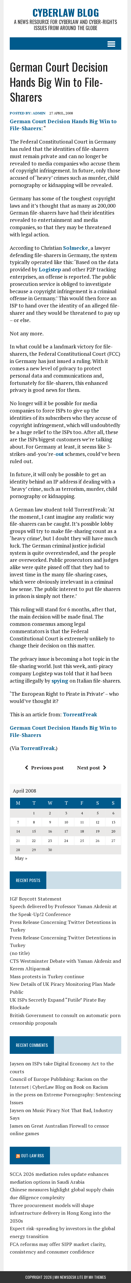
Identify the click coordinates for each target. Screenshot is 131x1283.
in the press (23, 1094)
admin (39, 113)
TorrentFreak (80, 714)
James (16, 1125)
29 (34, 849)
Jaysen (17, 1063)
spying (59, 680)
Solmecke (75, 247)
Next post (88, 767)
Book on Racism (90, 1087)
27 (113, 840)
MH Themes (97, 1277)
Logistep (50, 269)
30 (50, 849)
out (59, 453)
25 (82, 840)
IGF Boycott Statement (36, 898)
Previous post (47, 767)
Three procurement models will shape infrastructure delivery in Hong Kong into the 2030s (60, 1213)
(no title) (20, 953)
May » (21, 858)
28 (18, 849)
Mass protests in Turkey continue (47, 976)
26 (97, 840)
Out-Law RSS (32, 1155)
